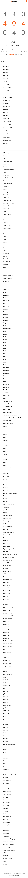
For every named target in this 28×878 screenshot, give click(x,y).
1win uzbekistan (7, 183)
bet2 (4, 345)
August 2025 (6, 69)
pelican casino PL (7, 674)
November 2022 (7, 128)
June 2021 (5, 143)
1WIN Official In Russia (9, 178)
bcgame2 (5, 312)
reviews (5, 741)
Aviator (5, 270)
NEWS (5, 649)
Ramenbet (6, 730)
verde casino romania (9, 844)
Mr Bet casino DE (7, 641)
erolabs (5, 482)
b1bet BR (5, 292)
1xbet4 (5, 242)
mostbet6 (6, 638)
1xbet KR (5, 211)
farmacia (5, 498)
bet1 (4, 331)
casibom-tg (6, 395)
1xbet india (6, 206)
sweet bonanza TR (8, 794)
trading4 (5, 814)
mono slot (6, 588)
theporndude (6, 805)
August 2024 (6, 106)
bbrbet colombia (7, 303)
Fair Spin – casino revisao (10, 493)
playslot (5, 691)
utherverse (6, 828)
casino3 (5, 448)
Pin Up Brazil (6, 680)
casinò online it (7, 409)
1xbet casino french (8, 203)
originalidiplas (7, 666)
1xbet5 (5, 245)
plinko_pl (5, 702)
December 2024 (7, 94)
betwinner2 (6, 370)
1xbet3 (5, 239)
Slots (4, 761)
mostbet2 (6, 627)
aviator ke (6, 284)
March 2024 (6, 118)
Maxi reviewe (7, 571)
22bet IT (5, 256)
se (4, 747)
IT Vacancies (6, 524)
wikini (4, 853)
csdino (5, 479)
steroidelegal (7, 780)
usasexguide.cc (7, 825)
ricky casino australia (9, 744)
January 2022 (6, 137)
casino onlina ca (7, 404)
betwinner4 (6, 376)
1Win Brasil (6, 164)
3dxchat (5, 259)
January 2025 (6, 91)
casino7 (5, 459)
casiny (5, 471)
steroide (5, 777)
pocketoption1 (7, 705)
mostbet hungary (8, 607)
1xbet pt (5, 220)
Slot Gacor (6, 758)
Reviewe (5, 735)
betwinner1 (6, 367)
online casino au (7, 660)
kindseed (5, 540)
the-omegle (6, 802)
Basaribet (6, 300)
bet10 (5, 334)
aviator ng (6, 289)
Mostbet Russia (7, 618)
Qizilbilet (5, 727)
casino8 (5, 462)
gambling (5, 510)
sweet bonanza (7, 791)
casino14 (5, 434)
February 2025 (7, 88)
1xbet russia (6, 225)
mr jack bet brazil (7, 643)
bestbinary (6, 326)
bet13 (5, 342)
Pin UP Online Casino (9, 682)
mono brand (6, 585)
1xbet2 (5, 236)
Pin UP (5, 677)
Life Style (5, 551)
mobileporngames (8, 579)
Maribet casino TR (8, 565)
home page (11, 54)
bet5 (4, 353)
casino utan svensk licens (10, 415)
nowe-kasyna (7, 652)
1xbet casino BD (7, 200)
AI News (5, 264)
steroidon (6, 783)
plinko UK (5, 699)
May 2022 (5, 131)
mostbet (5, 602)
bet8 (4, 362)
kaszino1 (5, 537)
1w (4, 158)
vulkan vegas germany (9, 850)
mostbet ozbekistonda (9, 616)
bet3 (4, 348)
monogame (6, 596)
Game (5, 512)
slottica (5, 766)
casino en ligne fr (7, 401)
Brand (5, 390)
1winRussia (6, 186)
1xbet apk (6, 192)
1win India (6, 175)
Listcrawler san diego (9, 557)
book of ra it (6, 387)
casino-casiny (7, 420)
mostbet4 (6, 632)
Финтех (5, 861)
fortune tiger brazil (8, 504)
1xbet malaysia (7, 214)
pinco (4, 688)
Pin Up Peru (6, 685)
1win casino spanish (8, 169)
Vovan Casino (7, 847)
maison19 (6, 563)
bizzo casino (6, 379)
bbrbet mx (6, 306)
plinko (5, 694)
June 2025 (5, 75)
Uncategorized (7, 816)
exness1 (5, 487)
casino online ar (7, 406)
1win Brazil (6, 167)
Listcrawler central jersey (10, 554)
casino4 (5, 451)
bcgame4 (5, 317)
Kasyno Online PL (8, 535)
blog (4, 381)
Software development (9, 775)
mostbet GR (6, 604)
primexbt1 (6, 719)
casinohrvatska (7, 468)
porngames (6, 713)
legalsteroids (6, 546)
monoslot (6, 599)
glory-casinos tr (7, 515)
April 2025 (6, 81)
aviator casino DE (8, 275)
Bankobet (6, 298)
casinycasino (6, 473)
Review (5, 733)
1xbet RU (5, 222)
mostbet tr (6, 621)
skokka (5, 752)
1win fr (5, 172)
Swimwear (6, 797)
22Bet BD (6, 253)
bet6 (4, 356)
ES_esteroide (6, 484)
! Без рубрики (7, 153)
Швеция (5, 864)
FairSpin (5, 496)
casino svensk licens (8, 412)
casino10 (5, 429)
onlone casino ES (7, 663)
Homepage (6, 521)
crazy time (6, 476)
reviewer (5, 738)
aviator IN (6, 281)
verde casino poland (8, 841)
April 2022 (6, 134)
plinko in (5, 696)
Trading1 (5, 811)
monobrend (6, 593)
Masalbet (5, 568)
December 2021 (7, 140)
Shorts (5, 749)
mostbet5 (6, 635)
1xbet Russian (7, 228)
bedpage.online (7, 323)
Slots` (4, 763)
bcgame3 (5, 314)
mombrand (6, 582)
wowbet (5, 855)
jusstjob (5, 529)
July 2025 (5, 72)
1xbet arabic (6, 194)
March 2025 (6, 85)
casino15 (5, 437)
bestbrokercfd (7, 328)
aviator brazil (6, 273)
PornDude (6, 710)
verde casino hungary (9, 839)
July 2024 (5, 109)
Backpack (6, 295)
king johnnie (6, 543)
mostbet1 (6, 624)
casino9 (5, 465)
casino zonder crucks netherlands (12, 418)
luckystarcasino (7, 560)
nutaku (5, 655)
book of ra (6, 384)
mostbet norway (7, 613)
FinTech (5, 501)
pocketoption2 (7, 708)
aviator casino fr (7, 278)
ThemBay (17, 875)
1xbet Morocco (7, 217)
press (4, 716)
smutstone (6, 769)
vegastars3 (6, 836)
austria (5, 267)
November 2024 (7, 97)
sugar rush (6, 788)
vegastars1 (6, 830)
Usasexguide (6, 822)
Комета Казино (7, 858)
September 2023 (7, 125)
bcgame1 (5, 309)
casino (5, 398)
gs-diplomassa (7, 518)
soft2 (4, 772)
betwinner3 (6, 373)
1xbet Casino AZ (7, 197)
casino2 (5, 445)
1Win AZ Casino (7, 161)
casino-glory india (8, 423)
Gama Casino (7, 507)
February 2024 (7, 121)
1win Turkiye (6, 180)
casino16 (5, 440)
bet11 (5, 337)
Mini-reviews (6, 577)
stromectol (6, 786)
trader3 (5, 808)
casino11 (5, 431)
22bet (5, 250)
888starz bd (6, 261)
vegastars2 (6, 833)
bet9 (4, 365)
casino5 (5, 454)
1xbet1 (5, 233)
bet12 (5, 339)
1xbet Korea (6, 208)
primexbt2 (6, 722)
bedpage (5, 320)
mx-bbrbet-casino (8, 646)
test (4, 800)
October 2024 (7, 100)
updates (5, 819)
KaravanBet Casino (8, 532)
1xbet (5, 189)
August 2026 (6, 66)
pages (5, 671)
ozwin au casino (7, 669)
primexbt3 (6, 724)
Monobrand (6, 590)
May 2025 (5, 78)
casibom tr (6, 392)
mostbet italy (7, 610)
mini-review (6, 574)
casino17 (5, 443)
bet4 (4, 351)
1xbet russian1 (7, 231)
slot (4, 755)
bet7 (4, 359)
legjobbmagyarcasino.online (10, 549)
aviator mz (6, 286)
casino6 (5, 457)
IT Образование (7, 526)
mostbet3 (6, 630)
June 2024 (5, 112)
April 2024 (6, 115)
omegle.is (6, 657)
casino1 (5, 426)
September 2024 (7, 103)
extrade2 (5, 490)
